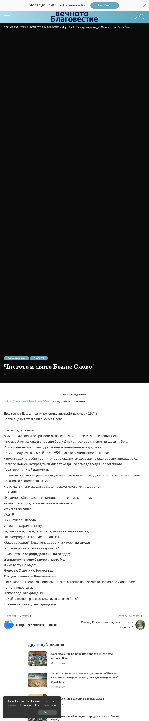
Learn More (104, 5)
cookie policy (49, 705)
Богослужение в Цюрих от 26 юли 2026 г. (78, 698)
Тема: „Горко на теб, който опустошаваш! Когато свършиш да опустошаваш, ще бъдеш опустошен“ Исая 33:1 (85, 677)
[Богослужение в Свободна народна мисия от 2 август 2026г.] (37, 658)
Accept (47, 712)
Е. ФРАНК (39, 358)
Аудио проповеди (16, 358)
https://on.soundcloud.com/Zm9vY (29, 401)
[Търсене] (141, 17)
